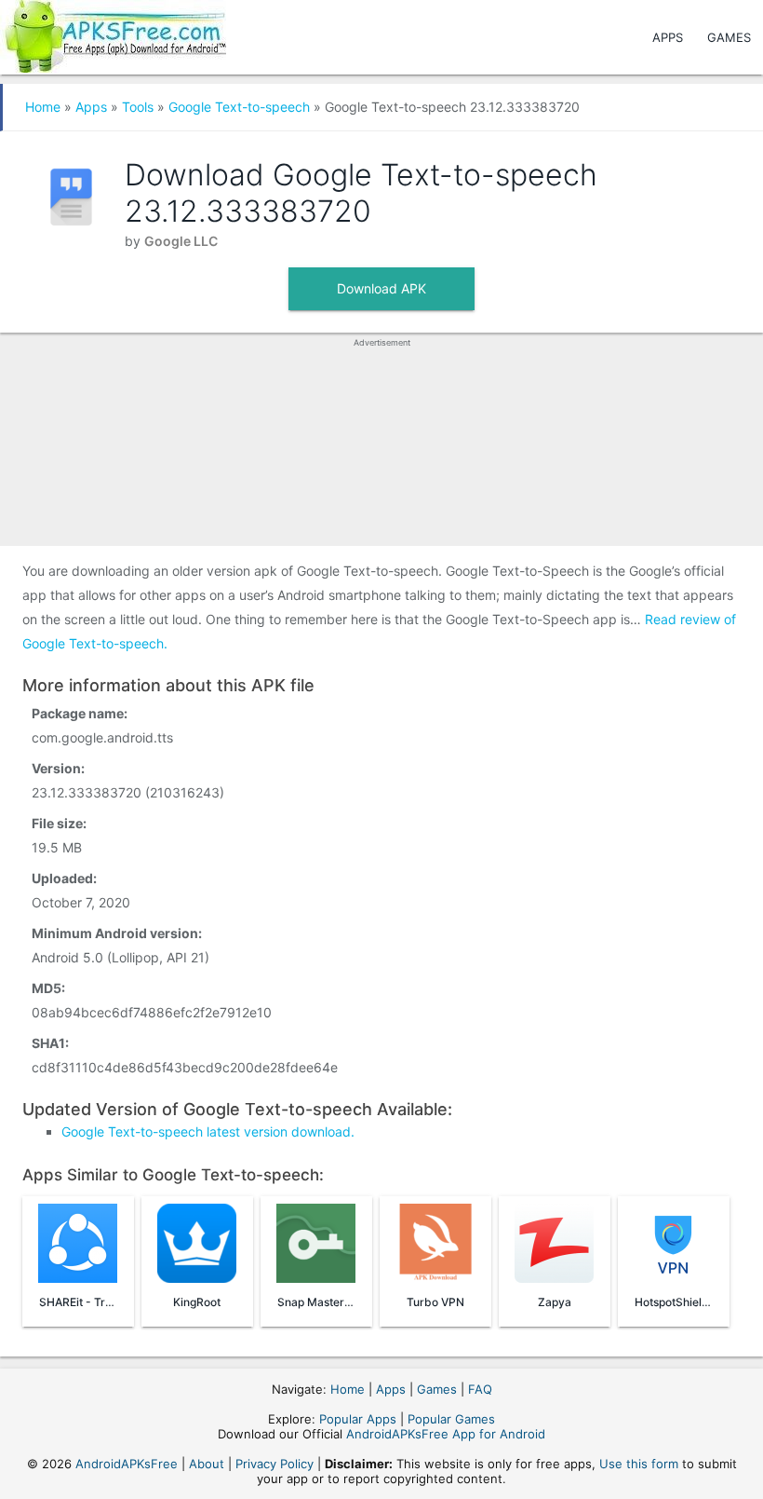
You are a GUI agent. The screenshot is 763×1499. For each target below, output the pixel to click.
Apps (667, 37)
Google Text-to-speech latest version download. (208, 1131)
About (206, 1463)
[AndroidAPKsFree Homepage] (113, 33)
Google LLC (181, 241)
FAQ (480, 1389)
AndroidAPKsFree (126, 1463)
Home (42, 107)
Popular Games (451, 1418)
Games (729, 37)
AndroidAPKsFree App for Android (445, 1433)
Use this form (638, 1463)
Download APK (381, 288)
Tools (138, 107)
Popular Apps (357, 1418)
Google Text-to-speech (239, 107)
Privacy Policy (274, 1463)
